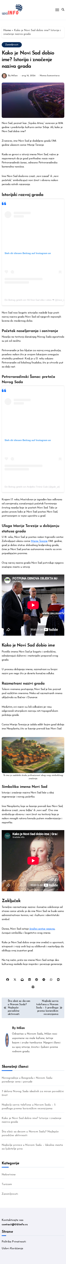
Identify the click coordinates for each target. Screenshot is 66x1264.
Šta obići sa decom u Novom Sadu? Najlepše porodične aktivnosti (30, 1133)
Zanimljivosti (11, 45)
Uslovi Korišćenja (12, 1248)
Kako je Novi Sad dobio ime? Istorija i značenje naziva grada (31, 1120)
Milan (21, 1028)
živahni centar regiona (42, 929)
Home (7, 30)
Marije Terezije (39, 541)
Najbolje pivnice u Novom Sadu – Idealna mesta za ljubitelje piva (32, 1147)
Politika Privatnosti (14, 1241)
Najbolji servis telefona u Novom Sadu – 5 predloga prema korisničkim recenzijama (29, 1107)
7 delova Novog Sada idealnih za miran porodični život (33, 1093)
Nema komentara (50, 75)
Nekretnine (9, 1174)
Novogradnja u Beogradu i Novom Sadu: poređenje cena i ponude (27, 1080)
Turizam (7, 1184)
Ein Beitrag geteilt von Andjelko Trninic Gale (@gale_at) (32, 486)
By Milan (13, 75)
